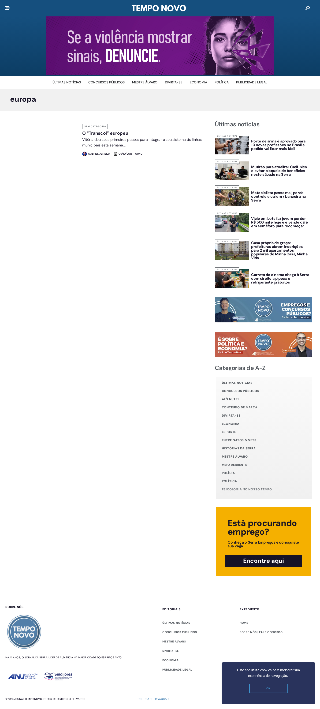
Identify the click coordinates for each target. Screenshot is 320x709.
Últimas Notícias (227, 136)
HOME (244, 623)
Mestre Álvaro (235, 457)
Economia (230, 424)
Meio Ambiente (234, 465)
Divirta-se (231, 416)
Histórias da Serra (239, 448)
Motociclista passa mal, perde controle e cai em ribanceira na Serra (278, 196)
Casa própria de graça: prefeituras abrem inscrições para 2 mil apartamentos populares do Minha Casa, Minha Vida (279, 250)
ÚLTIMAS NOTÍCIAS (176, 623)
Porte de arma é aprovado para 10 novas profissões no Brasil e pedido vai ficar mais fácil (278, 145)
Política (229, 481)
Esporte (229, 432)
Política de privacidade (154, 699)
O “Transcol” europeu (105, 133)
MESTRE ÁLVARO (174, 641)
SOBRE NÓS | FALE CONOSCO (261, 632)
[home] (158, 8)
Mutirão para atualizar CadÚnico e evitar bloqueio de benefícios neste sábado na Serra (279, 170)
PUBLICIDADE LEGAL (177, 670)
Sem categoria (95, 126)
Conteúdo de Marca (239, 407)
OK (268, 688)
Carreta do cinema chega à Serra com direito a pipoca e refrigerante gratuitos (280, 278)
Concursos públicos (240, 391)
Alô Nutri (230, 399)
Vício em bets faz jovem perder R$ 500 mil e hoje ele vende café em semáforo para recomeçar (279, 222)
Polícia (228, 473)
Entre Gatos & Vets (239, 440)
